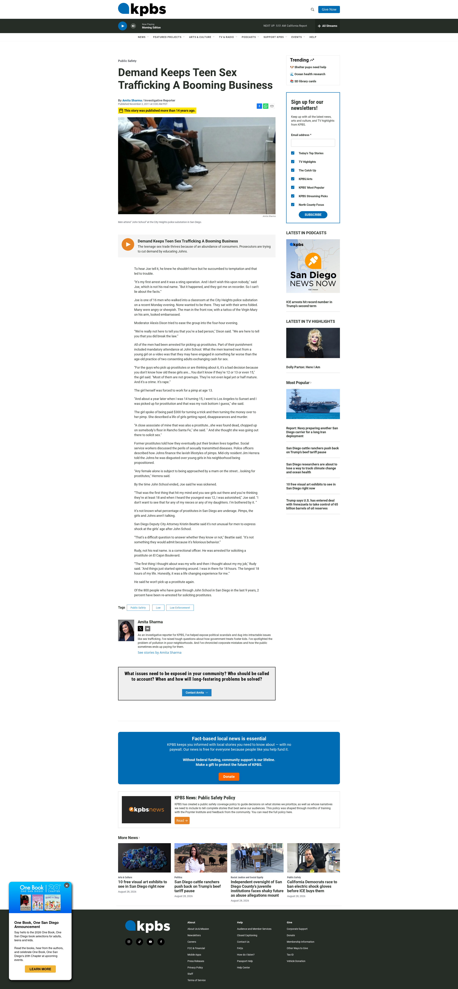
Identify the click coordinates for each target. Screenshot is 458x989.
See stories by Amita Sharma (159, 652)
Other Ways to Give (297, 948)
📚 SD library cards (303, 81)
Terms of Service (196, 980)
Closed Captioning (247, 935)
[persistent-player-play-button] (122, 26)
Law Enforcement (180, 607)
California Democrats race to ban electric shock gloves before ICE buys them (312, 886)
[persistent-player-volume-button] (133, 26)
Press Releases (195, 961)
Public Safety (127, 61)
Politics (178, 877)
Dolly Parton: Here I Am (303, 367)
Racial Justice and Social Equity (247, 877)
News (141, 37)
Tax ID (290, 954)
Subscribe (313, 215)
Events (296, 37)
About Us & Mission (198, 928)
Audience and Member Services (254, 928)
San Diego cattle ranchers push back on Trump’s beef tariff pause (312, 450)
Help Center (243, 967)
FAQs (240, 948)
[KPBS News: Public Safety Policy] (146, 809)
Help (313, 37)
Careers (191, 941)
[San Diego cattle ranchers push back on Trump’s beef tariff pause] (200, 858)
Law (158, 607)
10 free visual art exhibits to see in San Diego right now (311, 486)
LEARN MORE (40, 969)
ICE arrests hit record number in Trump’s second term (309, 304)
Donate (229, 776)
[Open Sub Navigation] (148, 37)
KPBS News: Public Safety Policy (205, 797)
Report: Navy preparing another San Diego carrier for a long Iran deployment (312, 432)
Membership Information (300, 941)
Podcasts (249, 37)
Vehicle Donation (296, 961)
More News (128, 837)
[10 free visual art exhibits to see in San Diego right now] (144, 858)
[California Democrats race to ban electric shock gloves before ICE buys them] (313, 858)
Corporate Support (297, 928)
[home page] (142, 9)
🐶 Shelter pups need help (308, 67)
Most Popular (298, 382)
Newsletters (194, 935)
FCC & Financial (196, 948)
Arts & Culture (200, 37)
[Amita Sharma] (126, 630)
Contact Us (243, 941)
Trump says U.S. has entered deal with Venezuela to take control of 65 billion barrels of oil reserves (312, 504)
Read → (182, 820)
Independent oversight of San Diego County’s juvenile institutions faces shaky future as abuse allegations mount (257, 889)
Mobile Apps (194, 954)
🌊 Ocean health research (307, 74)
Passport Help (245, 961)
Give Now (329, 9)
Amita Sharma (132, 100)
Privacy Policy (195, 967)
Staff (190, 973)
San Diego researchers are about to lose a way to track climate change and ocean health (311, 468)
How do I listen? (246, 954)
